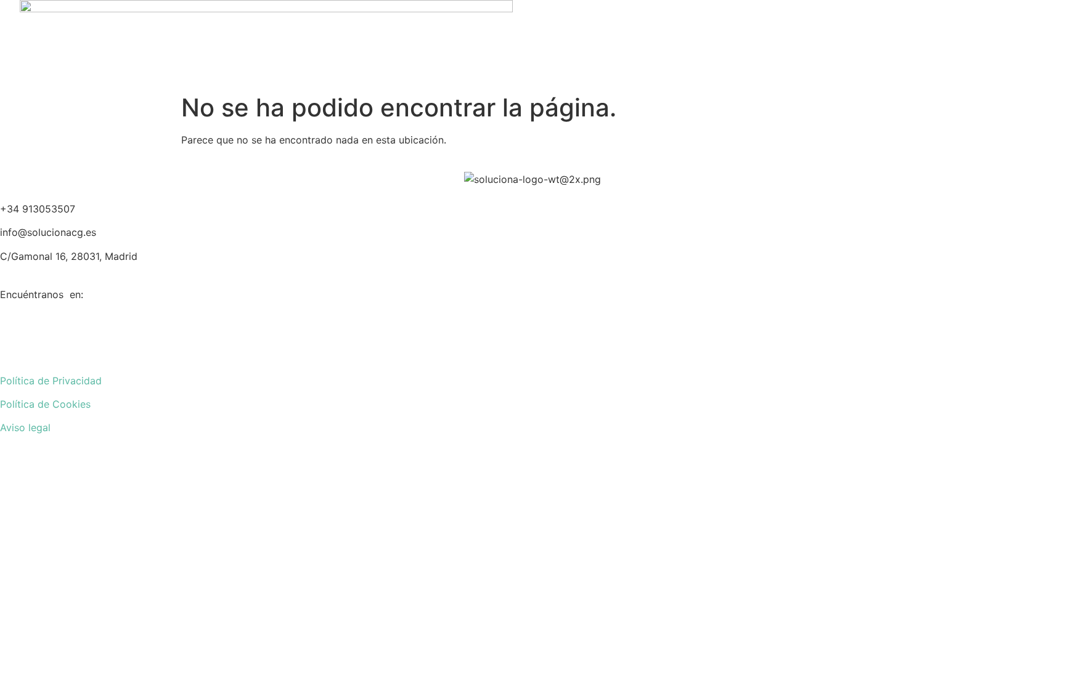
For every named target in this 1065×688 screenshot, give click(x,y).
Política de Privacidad (51, 380)
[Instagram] (532, 350)
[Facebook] (532, 319)
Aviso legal (25, 427)
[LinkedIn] (532, 334)
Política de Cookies (45, 404)
